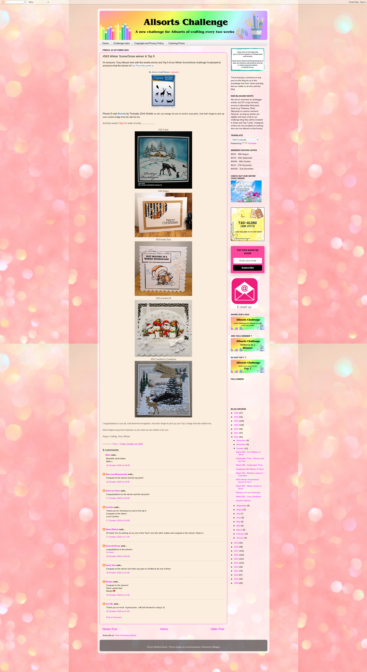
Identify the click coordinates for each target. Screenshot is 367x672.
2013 (236, 567)
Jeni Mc (109, 604)
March (239, 530)
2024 (236, 421)
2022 (236, 429)
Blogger (216, 647)
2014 (236, 563)
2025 (236, 417)
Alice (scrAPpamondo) (116, 474)
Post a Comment (113, 617)
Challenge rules (121, 43)
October (240, 448)
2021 (236, 433)
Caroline (110, 507)
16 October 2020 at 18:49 (118, 465)
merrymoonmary (192, 647)
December (241, 440)
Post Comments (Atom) (125, 635)
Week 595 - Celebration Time (249, 465)
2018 (236, 547)
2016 (236, 555)
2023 (236, 425)
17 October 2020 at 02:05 (118, 498)
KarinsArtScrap (113, 546)
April (238, 525)
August (239, 509)
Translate (252, 143)
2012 (236, 571)
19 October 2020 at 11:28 (117, 595)
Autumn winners (243, 500)
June (238, 517)
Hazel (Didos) (112, 529)
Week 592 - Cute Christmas (248, 496)
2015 (236, 559)
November (241, 444)
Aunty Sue (111, 565)
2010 (236, 579)
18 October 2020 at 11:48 (117, 572)
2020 (236, 437)
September (241, 505)
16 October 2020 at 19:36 (118, 482)
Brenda (122, 113)
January (240, 538)
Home (106, 43)
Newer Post (110, 629)
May (238, 521)
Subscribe (248, 267)
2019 (236, 543)
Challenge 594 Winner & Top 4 (250, 469)
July (238, 513)
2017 (236, 551)
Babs (108, 455)
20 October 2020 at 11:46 (117, 611)
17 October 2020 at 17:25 (118, 537)
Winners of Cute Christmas (248, 492)
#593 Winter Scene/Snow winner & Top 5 (247, 480)
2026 (236, 413)
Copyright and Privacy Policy (149, 43)
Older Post (217, 629)
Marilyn (109, 581)
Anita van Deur (113, 491)
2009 (236, 583)
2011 (236, 575)
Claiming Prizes (176, 43)
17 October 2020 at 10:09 (118, 520)
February (240, 534)
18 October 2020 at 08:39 (118, 556)
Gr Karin (110, 552)
